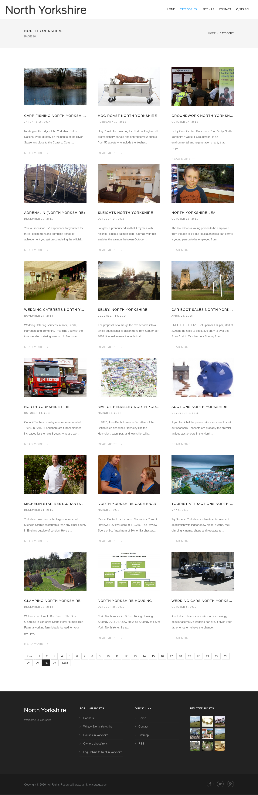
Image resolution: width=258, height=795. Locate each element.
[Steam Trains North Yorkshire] (195, 733)
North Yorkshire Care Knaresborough (129, 504)
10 (108, 656)
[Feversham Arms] (220, 746)
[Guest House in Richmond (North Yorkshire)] (220, 721)
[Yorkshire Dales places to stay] (195, 746)
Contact (225, 9)
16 (162, 656)
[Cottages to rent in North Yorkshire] (207, 733)
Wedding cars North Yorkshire (202, 601)
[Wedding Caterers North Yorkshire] (55, 280)
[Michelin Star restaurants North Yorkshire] (55, 474)
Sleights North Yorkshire (125, 213)
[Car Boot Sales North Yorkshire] (202, 280)
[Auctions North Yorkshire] (202, 377)
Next (65, 662)
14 (144, 656)
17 (171, 656)
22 (216, 656)
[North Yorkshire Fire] (55, 377)
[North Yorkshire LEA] (202, 183)
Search (244, 9)
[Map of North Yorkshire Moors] (207, 721)
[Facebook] (210, 784)
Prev (29, 656)
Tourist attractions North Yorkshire (202, 504)
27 (54, 662)
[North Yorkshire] (46, 7)
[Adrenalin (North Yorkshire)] (55, 183)
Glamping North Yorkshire (52, 601)
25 (37, 662)
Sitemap (208, 9)
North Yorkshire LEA (193, 213)
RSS (141, 743)
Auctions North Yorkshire (199, 407)
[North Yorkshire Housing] (129, 571)
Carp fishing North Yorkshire (55, 116)
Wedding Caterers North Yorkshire (55, 309)
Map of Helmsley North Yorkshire (129, 407)
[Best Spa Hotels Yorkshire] (207, 746)
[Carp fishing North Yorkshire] (55, 86)
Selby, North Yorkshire (123, 309)
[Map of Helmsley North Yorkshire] (129, 377)
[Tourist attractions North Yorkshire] (202, 474)
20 (198, 656)
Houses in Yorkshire (95, 735)
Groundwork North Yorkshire (202, 116)
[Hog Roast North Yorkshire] (129, 86)
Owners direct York (95, 743)
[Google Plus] (230, 784)
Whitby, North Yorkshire (97, 726)
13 (135, 656)
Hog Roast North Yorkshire (127, 116)
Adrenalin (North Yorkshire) (54, 213)
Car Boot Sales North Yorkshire (202, 309)
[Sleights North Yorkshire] (129, 183)
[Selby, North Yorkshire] (129, 280)
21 (207, 656)
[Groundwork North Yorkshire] (202, 86)
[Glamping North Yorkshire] (55, 571)
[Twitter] (220, 784)
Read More (33, 153)
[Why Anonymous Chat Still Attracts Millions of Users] (220, 733)
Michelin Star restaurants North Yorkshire (55, 504)
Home (171, 9)
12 (125, 656)
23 (225, 656)
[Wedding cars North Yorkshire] (202, 571)
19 (189, 656)
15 (153, 656)
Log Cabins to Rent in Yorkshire (102, 752)
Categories (188, 9)
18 (180, 656)
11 (117, 656)
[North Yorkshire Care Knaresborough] (129, 474)
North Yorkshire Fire (47, 407)
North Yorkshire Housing (125, 601)
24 (28, 662)
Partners (88, 718)
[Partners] (195, 721)
